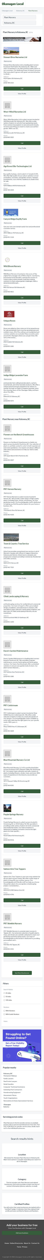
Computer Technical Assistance (14, 1087)
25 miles (8, 993)
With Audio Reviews (12, 1014)
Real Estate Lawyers (10, 1081)
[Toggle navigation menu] (41, 4)
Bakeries (6, 1107)
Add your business (22, 1233)
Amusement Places (10, 1095)
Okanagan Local (7, 11)
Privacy (24, 1247)
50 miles (8, 996)
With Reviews (10, 1011)
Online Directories (16, 1243)
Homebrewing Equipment (12, 1092)
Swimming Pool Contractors (13, 1090)
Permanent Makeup (10, 1076)
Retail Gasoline (9, 1084)
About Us (27, 1243)
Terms (19, 1247)
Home (7, 1243)
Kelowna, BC (20, 11)
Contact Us (35, 1243)
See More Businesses (22, 973)
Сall (22, 88)
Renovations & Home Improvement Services (18, 1101)
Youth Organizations (10, 1098)
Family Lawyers (8, 1078)
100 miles (9, 1000)
